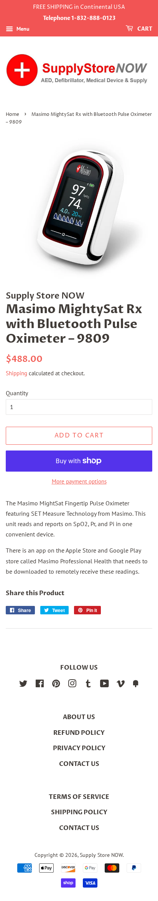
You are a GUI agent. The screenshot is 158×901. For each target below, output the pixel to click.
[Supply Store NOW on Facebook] (39, 685)
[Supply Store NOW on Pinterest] (56, 685)
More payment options (79, 481)
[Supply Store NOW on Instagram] (72, 685)
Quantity (17, 393)
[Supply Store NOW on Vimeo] (121, 685)
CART (144, 29)
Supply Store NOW (101, 854)
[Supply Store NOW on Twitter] (23, 685)
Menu (22, 28)
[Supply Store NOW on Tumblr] (88, 685)
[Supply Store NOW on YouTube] (104, 685)
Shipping (16, 373)
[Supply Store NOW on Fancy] (136, 685)
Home (12, 114)
